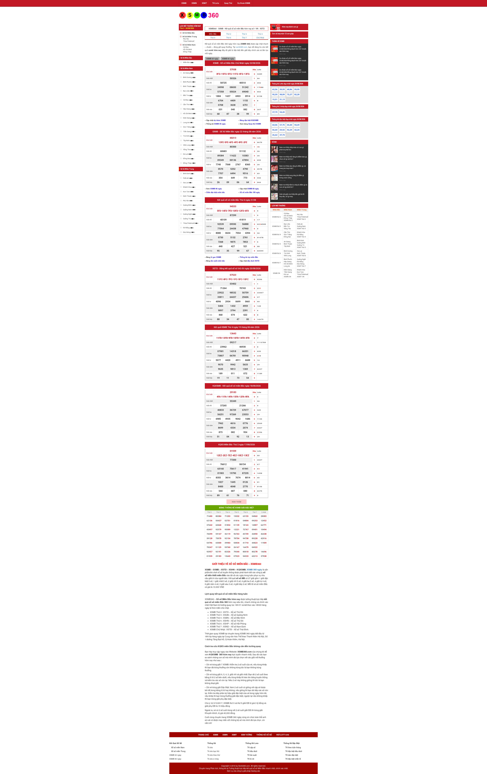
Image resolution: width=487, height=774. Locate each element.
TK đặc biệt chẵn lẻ (293, 759)
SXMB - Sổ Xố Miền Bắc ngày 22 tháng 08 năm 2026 (236, 131)
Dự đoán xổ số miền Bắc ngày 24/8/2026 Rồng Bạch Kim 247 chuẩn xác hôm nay (292, 49)
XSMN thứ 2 (288, 220)
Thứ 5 (212, 37)
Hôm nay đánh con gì (290, 27)
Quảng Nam (187, 210)
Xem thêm (236, 502)
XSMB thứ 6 (276, 253)
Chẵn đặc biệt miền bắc (215, 192)
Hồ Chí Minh (187, 49)
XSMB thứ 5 (276, 244)
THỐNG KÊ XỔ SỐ (264, 734)
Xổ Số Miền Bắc (188, 33)
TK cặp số (251, 747)
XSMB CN (276, 273)
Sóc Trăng (187, 127)
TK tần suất (252, 755)
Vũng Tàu (186, 149)
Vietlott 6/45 (282, 734)
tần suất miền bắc (218, 261)
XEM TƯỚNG (246, 734)
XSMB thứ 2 (276, 217)
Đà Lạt (185, 154)
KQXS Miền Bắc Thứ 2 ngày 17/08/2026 (236, 444)
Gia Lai (185, 183)
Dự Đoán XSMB (243, 3)
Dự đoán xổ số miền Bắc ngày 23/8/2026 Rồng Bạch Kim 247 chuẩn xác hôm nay (292, 60)
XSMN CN (287, 277)
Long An (186, 122)
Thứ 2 (228, 34)
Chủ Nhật (260, 37)
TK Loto (215, 3)
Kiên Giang (187, 118)
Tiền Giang (187, 131)
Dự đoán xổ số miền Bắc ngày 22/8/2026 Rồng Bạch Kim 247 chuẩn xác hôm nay (292, 72)
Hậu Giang (187, 109)
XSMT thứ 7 (301, 266)
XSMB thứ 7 (276, 263)
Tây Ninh (186, 140)
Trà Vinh (186, 136)
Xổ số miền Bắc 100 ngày (250, 192)
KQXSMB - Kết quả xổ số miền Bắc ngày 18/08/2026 (237, 386)
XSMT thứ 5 (301, 247)
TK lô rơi (250, 759)
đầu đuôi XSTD (253, 261)
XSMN (194, 3)
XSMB (183, 3)
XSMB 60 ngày (253, 188)
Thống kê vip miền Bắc (249, 257)
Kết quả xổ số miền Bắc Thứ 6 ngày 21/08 (236, 200)
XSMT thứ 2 (301, 219)
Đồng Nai (186, 158)
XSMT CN (300, 277)
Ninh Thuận (187, 196)
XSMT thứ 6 (301, 256)
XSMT (204, 3)
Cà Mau (186, 47)
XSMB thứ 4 (276, 234)
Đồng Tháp (187, 52)
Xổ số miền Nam (178, 747)
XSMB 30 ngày (212, 58)
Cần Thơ (186, 104)
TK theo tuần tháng (293, 747)
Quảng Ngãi (187, 214)
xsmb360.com (241, 47)
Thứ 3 (244, 34)
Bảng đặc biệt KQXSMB (249, 120)
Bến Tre (186, 95)
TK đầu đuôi (252, 751)
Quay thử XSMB (254, 124)
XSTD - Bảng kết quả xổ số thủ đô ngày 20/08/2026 (236, 268)
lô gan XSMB (216, 257)
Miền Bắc (186, 62)
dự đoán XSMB (220, 120)
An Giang (186, 73)
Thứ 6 (228, 37)
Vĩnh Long (187, 145)
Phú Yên (186, 39)
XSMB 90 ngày (228, 58)
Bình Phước (187, 82)
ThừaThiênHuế (188, 41)
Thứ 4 (260, 34)
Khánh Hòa (187, 187)
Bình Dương (187, 77)
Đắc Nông (187, 232)
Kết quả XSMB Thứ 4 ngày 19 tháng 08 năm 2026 (236, 327)
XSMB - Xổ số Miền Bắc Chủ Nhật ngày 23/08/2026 (236, 63)
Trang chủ (203, 734)
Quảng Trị (187, 219)
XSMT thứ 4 (301, 237)
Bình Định (186, 173)
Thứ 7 (244, 37)
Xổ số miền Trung (178, 751)
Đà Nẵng (186, 228)
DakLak (186, 178)
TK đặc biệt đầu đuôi (293, 751)
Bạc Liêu (186, 91)
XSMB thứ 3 (276, 226)
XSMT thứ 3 (301, 228)
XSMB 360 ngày (254, 569)
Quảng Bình (187, 205)
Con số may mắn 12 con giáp (282, 34)
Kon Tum (186, 192)
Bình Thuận (187, 86)
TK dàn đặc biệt (291, 755)
